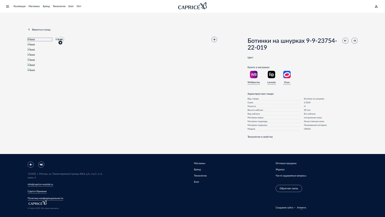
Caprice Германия (37, 191)
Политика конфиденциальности (45, 198)
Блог (71, 6)
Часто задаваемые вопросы (291, 176)
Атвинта (301, 207)
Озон (287, 82)
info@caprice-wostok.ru (40, 184)
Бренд (46, 6)
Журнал (280, 169)
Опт (79, 6)
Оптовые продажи (286, 163)
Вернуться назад (41, 29)
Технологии (59, 6)
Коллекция (20, 6)
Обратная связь (289, 188)
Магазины (34, 6)
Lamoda (271, 82)
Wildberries (254, 82)
